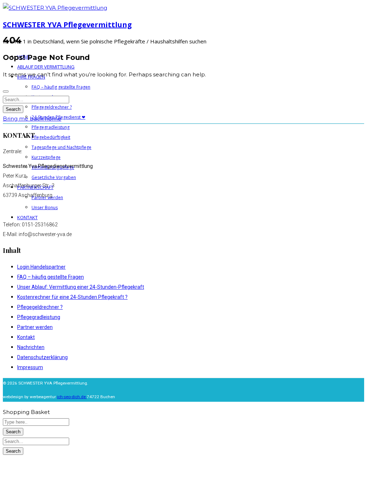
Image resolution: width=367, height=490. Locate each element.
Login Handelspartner (41, 267)
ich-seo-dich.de (72, 396)
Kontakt (26, 337)
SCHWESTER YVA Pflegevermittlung (67, 24)
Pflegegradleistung (38, 317)
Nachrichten (30, 347)
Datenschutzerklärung (42, 357)
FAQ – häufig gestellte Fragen (50, 277)
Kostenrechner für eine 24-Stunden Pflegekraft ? (72, 297)
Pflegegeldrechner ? (40, 307)
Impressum (30, 367)
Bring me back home (32, 118)
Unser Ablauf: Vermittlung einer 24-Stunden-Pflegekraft (80, 287)
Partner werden (35, 327)
